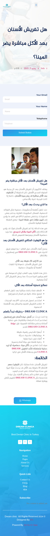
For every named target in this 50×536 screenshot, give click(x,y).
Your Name (41, 106)
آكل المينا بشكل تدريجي (24, 232)
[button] (36, 5)
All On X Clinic (31, 525)
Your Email (41, 95)
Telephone (42, 118)
